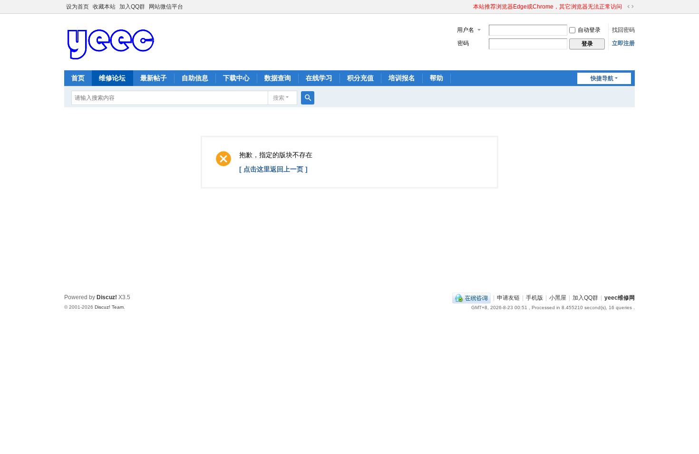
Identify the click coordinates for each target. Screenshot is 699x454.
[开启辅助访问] (468, 6)
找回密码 (623, 30)
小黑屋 (557, 297)
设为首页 (77, 6)
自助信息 (195, 78)
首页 (78, 78)
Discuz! (107, 297)
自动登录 (589, 30)
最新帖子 (153, 78)
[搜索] (307, 97)
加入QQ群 (132, 6)
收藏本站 (104, 6)
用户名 (465, 30)
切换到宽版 (630, 6)
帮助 (436, 78)
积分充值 (360, 78)
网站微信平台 (166, 6)
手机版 (534, 297)
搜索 (278, 98)
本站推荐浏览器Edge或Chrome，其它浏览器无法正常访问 (547, 6)
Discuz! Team (109, 307)
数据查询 (277, 78)
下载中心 (236, 78)
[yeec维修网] (111, 41)
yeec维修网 (619, 297)
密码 (463, 43)
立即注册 (623, 43)
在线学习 (319, 78)
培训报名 (401, 78)
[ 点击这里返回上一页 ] (273, 169)
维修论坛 (112, 78)
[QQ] (471, 297)
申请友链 (508, 297)
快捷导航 (602, 78)
